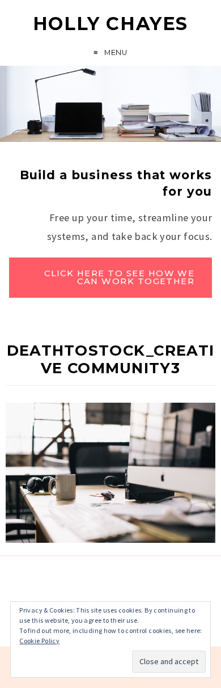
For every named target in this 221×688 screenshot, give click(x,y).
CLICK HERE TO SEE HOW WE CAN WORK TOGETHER (119, 277)
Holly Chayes (110, 23)
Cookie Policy (39, 640)
